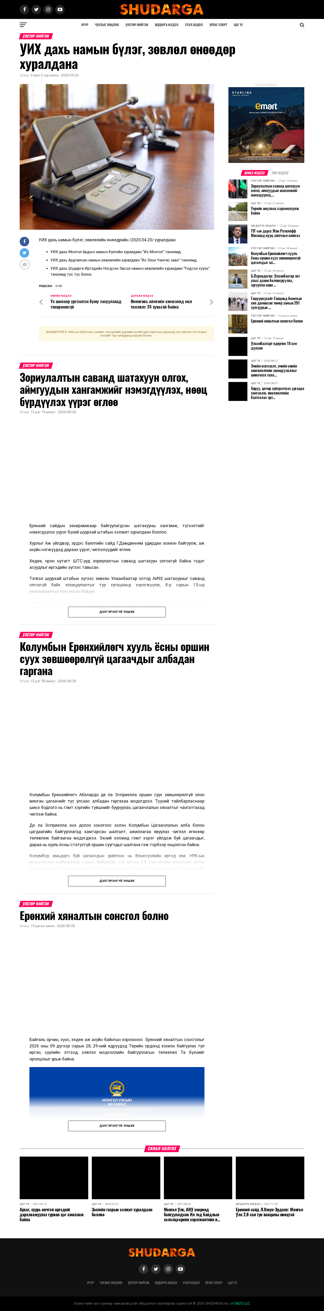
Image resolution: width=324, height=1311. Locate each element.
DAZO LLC (242, 1304)
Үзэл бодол (194, 24)
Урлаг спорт (218, 24)
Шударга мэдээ (166, 24)
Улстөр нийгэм (136, 24)
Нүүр (84, 24)
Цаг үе (238, 24)
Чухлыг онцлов (107, 24)
